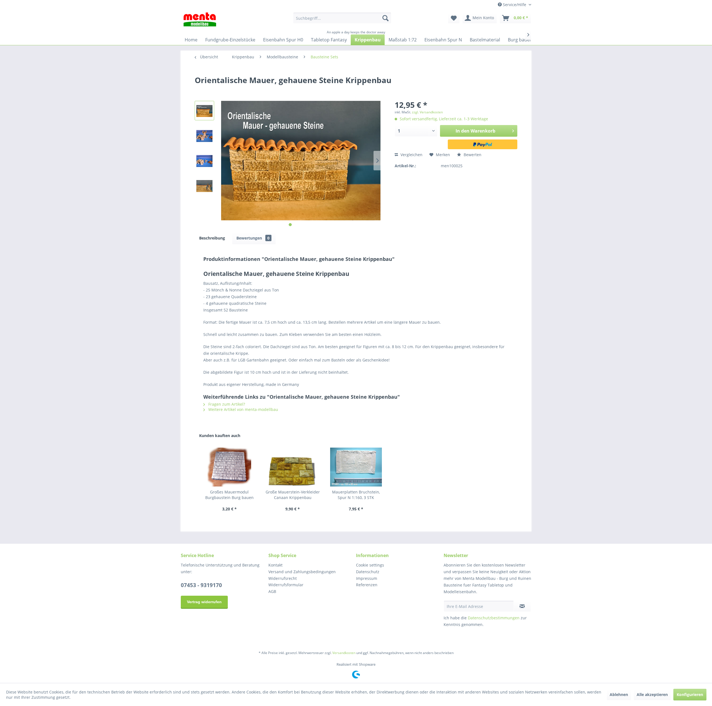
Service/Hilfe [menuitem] (514, 4)
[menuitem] (342, 18)
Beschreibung (212, 238)
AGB (272, 591)
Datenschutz (367, 571)
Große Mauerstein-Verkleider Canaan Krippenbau (293, 494)
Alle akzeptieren (652, 694)
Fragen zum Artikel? (226, 404)
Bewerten (472, 154)
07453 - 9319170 (201, 585)
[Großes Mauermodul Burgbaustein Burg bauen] (229, 467)
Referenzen (366, 584)
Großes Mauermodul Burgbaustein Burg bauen (229, 494)
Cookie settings (370, 565)
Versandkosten (343, 652)
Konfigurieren (690, 694)
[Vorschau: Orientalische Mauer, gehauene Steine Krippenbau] (204, 110)
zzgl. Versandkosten (427, 112)
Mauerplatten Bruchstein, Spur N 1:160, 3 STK (356, 494)
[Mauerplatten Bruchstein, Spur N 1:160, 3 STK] (356, 467)
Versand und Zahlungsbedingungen (302, 571)
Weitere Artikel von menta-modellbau (242, 409)
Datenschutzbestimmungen (494, 617)
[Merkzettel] (454, 18)
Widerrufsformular (285, 584)
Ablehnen (619, 694)
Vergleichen (410, 154)
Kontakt (275, 565)
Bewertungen (253, 238)
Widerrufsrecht (282, 578)
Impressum (366, 578)
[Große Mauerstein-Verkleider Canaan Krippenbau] (293, 467)
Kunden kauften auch (219, 435)
